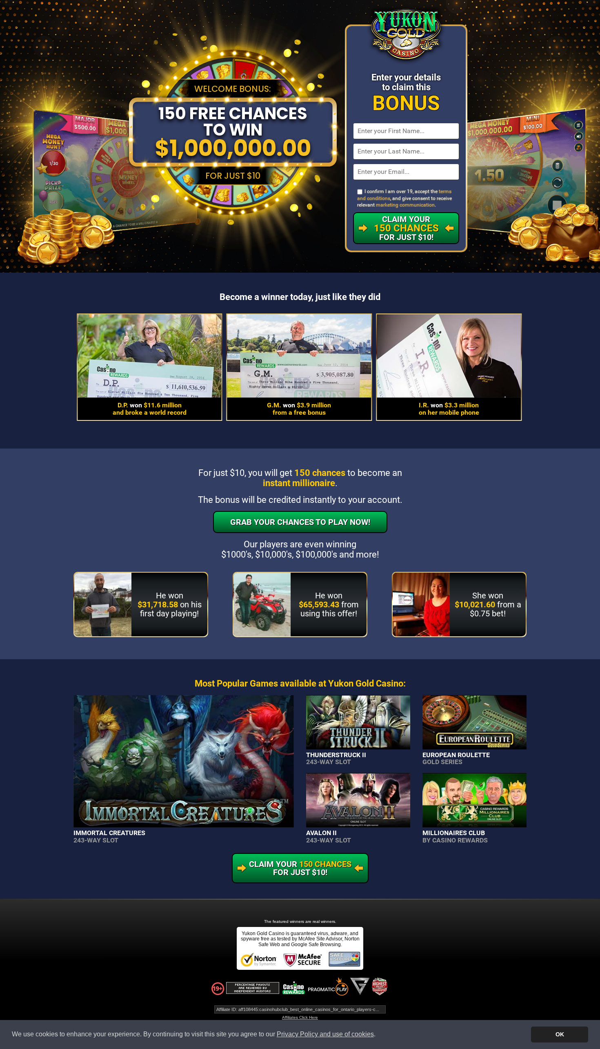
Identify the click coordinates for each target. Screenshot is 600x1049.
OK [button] (560, 1034)
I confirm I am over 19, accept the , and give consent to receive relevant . (404, 198)
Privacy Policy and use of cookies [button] (325, 1034)
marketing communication (405, 205)
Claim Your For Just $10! (406, 228)
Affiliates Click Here (300, 1017)
